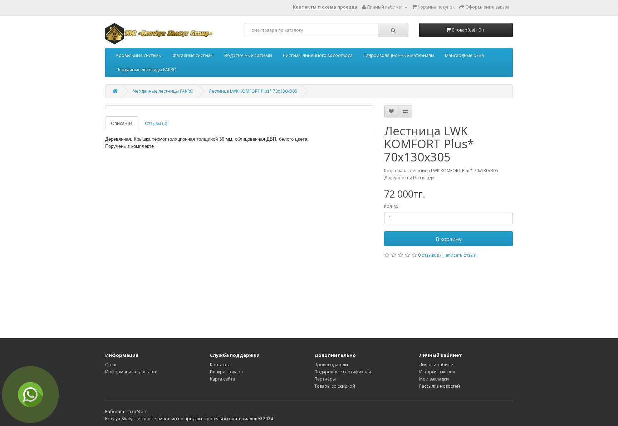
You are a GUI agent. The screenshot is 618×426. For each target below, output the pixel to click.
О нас (111, 365)
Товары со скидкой (334, 386)
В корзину (449, 238)
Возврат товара (226, 372)
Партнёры (325, 379)
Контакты (220, 365)
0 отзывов (428, 255)
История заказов (437, 372)
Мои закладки (434, 379)
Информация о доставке (131, 372)
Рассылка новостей (439, 386)
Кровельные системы (139, 55)
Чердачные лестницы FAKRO (146, 70)
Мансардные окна (464, 55)
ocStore (140, 411)
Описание (122, 123)
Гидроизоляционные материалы (398, 55)
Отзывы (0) (156, 123)
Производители (331, 365)
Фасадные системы (193, 55)
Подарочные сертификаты (342, 372)
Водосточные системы (248, 55)
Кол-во (391, 206)
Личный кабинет (437, 365)
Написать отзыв (459, 255)
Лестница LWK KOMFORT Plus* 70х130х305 (253, 91)
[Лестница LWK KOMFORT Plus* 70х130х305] (239, 107)
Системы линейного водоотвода (318, 55)
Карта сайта (222, 379)
